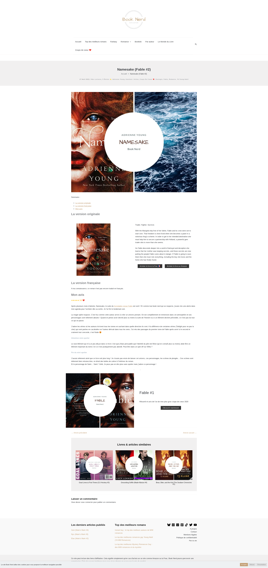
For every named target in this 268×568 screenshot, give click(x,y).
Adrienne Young (119, 79)
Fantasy (113, 42)
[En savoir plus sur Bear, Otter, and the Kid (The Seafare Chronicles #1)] (173, 465)
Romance (125, 42)
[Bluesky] (168, 524)
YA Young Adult (183, 79)
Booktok (138, 42)
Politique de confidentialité (186, 538)
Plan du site (193, 540)
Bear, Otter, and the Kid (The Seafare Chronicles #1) (174, 483)
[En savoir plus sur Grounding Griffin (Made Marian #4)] (134, 465)
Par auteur (149, 42)
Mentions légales (190, 535)
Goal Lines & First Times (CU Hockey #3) (94, 482)
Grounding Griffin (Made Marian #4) (134, 482)
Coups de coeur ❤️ (83, 50)
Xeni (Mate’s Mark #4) (80, 530)
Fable (166, 79)
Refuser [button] (252, 564)
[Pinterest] (182, 524)
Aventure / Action (132, 79)
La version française (83, 206)
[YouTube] (195, 524)
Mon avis (78, 209)
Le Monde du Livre (165, 42)
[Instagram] (173, 524)
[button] (196, 44)
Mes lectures (96, 79)
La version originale (83, 203)
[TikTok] (186, 524)
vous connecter (87, 502)
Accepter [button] (244, 564)
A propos (193, 529)
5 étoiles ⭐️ (107, 79)
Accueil (78, 42)
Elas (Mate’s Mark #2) (80, 538)
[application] (130, 42)
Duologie (159, 79)
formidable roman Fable (123, 306)
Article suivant (190, 433)
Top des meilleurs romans (95, 42)
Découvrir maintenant (171, 408)
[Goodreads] (177, 524)
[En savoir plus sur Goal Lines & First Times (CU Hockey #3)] (94, 465)
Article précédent (79, 433)
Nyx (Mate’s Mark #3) (79, 534)
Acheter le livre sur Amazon (177, 266)
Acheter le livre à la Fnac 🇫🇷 (150, 266)
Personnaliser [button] (261, 564)
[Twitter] (190, 524)
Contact (194, 532)
